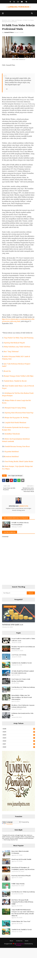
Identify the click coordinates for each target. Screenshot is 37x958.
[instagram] (18, 2)
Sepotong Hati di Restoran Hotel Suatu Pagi (19, 412)
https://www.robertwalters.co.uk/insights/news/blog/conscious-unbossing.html (18, 320)
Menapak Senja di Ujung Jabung (15, 408)
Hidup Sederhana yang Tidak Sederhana (17, 346)
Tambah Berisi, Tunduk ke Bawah (22, 663)
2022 (19, 741)
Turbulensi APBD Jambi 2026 (12, 624)
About (11, 940)
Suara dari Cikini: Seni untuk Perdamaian (20, 852)
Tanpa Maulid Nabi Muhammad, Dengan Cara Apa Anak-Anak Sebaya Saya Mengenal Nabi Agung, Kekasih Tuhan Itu (23, 912)
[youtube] (22, 2)
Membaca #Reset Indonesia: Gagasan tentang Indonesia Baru (23, 706)
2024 (19, 735)
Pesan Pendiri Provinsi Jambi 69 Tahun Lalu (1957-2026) (23, 639)
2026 (19, 728)
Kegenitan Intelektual (12, 451)
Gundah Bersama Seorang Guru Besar (17, 446)
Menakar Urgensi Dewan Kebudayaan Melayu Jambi (23, 647)
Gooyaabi (18, 945)
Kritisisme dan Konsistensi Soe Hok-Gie (23, 714)
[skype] (26, 2)
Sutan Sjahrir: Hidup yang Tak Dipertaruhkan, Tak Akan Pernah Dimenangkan (22, 697)
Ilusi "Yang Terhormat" (11, 351)
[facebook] (10, 2)
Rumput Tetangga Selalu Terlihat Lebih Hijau (18, 376)
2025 (19, 732)
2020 (19, 747)
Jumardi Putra (8, 32)
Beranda (4, 20)
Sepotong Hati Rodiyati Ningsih (14, 343)
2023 (19, 738)
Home (26, 940)
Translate (9, 824)
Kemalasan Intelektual (11, 456)
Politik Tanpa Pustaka (18, 883)
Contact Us (19, 940)
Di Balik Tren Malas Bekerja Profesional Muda (20, 523)
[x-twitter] (14, 2)
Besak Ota (7, 371)
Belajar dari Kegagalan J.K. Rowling (16, 417)
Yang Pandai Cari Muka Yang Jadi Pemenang (19, 338)
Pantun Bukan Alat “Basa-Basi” (21, 921)
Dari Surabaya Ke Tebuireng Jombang (23, 687)
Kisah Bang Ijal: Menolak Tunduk (21, 859)
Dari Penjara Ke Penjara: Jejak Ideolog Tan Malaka (21, 680)
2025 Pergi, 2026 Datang (19, 655)
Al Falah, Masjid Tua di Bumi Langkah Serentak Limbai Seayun (23, 672)
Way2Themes (20, 943)
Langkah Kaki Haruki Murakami (15, 422)
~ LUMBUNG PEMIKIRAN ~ (18, 7)
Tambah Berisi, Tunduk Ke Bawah (15, 381)
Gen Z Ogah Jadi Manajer (15, 20)
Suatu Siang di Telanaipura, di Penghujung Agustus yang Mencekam (23, 868)
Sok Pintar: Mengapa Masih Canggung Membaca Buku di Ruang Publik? (22, 902)
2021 (19, 744)
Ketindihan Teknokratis (12, 434)
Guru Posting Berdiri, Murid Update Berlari (19, 461)
